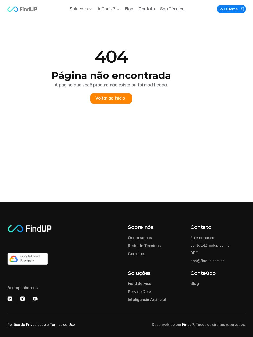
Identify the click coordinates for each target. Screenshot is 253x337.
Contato (146, 8)
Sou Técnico (172, 8)
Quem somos (140, 237)
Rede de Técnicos (144, 245)
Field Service (139, 283)
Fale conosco (202, 237)
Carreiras (136, 253)
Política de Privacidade (26, 324)
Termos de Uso (62, 324)
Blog (129, 8)
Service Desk (140, 291)
